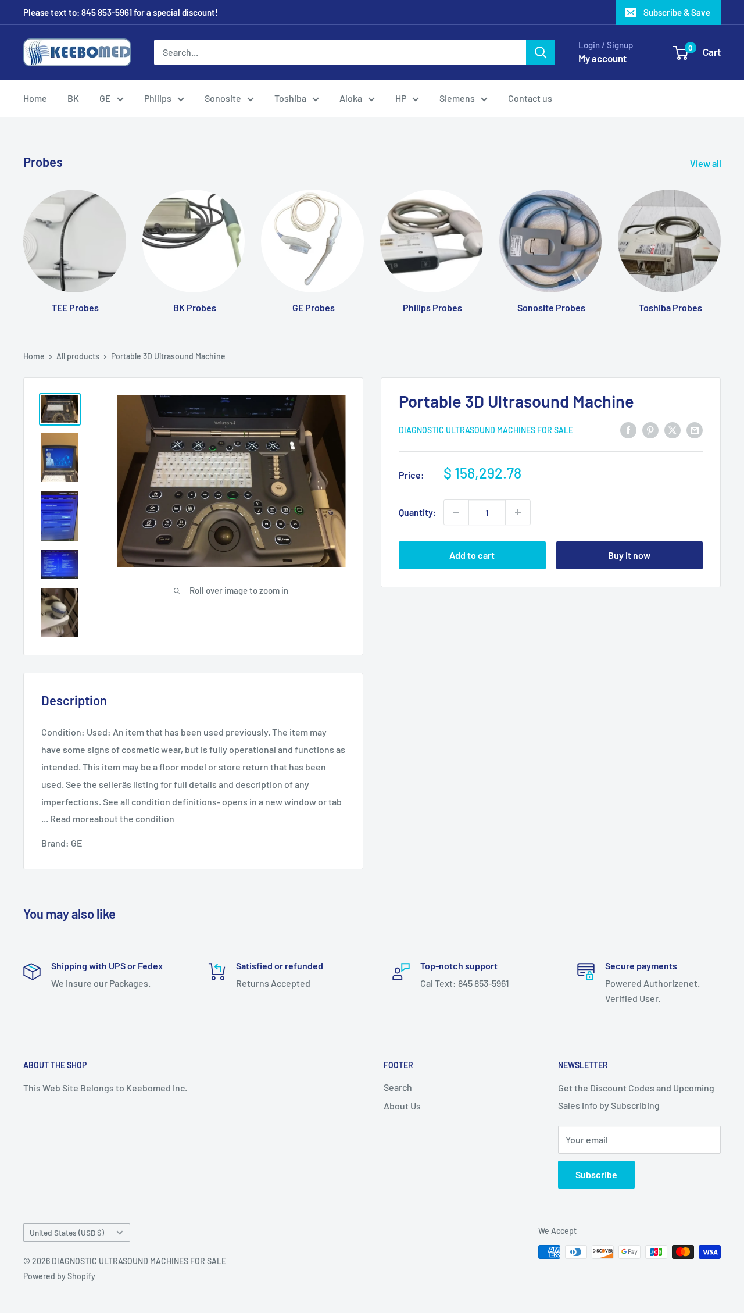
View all (706, 163)
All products (77, 356)
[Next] (720, 240)
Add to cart (472, 555)
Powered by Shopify (59, 1276)
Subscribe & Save (676, 12)
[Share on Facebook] (628, 429)
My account (602, 58)
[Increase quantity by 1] (518, 512)
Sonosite (223, 98)
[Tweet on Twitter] (672, 429)
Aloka (350, 98)
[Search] (540, 52)
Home (35, 98)
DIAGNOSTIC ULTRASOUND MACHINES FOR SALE (486, 430)
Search (398, 1087)
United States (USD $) (67, 1232)
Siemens (457, 98)
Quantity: (418, 512)
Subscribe (596, 1174)
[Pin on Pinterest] (650, 429)
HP (400, 98)
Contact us (530, 98)
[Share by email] (694, 429)
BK (73, 98)
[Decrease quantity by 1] (456, 512)
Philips (157, 98)
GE (105, 98)
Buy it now (629, 555)
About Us (402, 1105)
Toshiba (290, 98)
